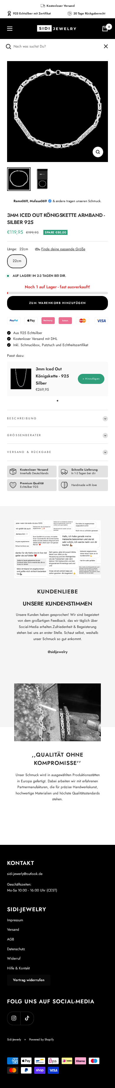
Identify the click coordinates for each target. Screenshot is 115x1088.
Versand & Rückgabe (29, 452)
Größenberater (24, 435)
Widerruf (13, 958)
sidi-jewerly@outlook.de (24, 873)
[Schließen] (106, 46)
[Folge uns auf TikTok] (27, 1018)
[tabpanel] (57, 379)
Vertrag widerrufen (29, 980)
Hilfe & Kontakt (18, 968)
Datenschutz (16, 949)
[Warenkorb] (105, 28)
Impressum (15, 920)
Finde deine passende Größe (63, 249)
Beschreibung (22, 418)
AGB (10, 939)
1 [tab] (57, 401)
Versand (13, 929)
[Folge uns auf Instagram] (13, 1018)
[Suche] (54, 46)
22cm (17, 261)
